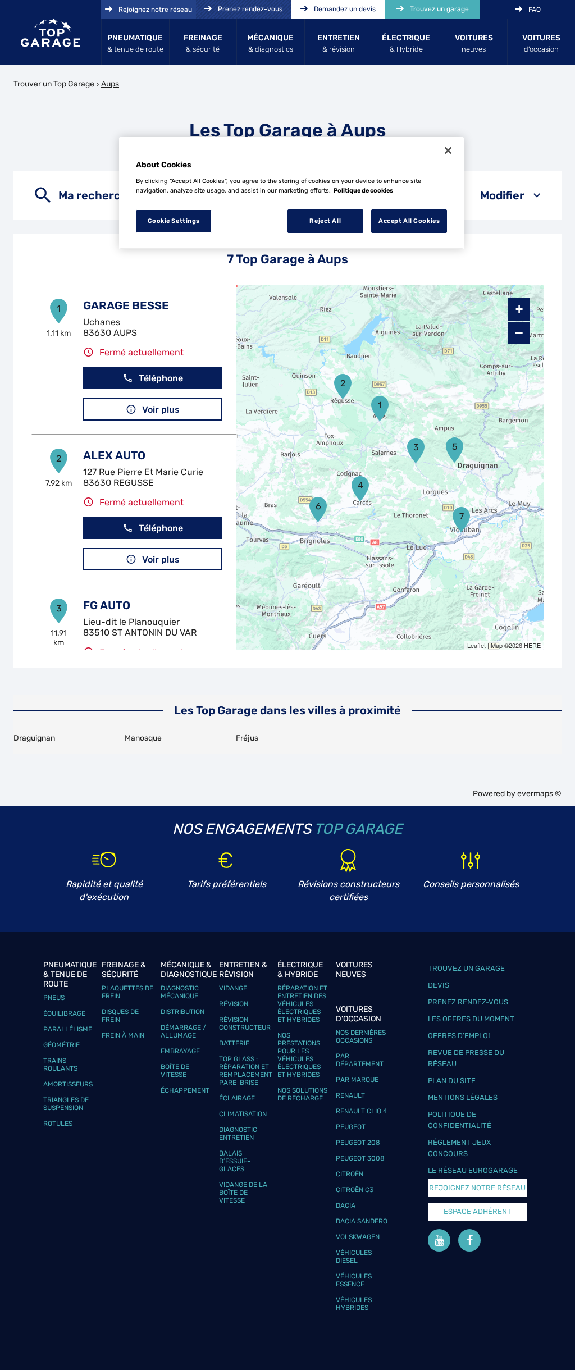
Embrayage (180, 1051)
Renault (350, 1095)
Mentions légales (463, 1097)
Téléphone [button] (161, 378)
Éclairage (237, 1098)
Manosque (143, 738)
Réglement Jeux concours (459, 1148)
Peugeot (351, 1127)
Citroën (349, 1174)
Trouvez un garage (466, 968)
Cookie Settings (174, 221)
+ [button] (519, 309)
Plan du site (452, 1080)
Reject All (325, 221)
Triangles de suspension (66, 1104)
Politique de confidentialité (459, 1120)
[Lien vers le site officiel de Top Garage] (50, 32)
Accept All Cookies (409, 221)
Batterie (234, 1043)
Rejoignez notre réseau (477, 1188)
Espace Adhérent (478, 1211)
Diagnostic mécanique (180, 992)
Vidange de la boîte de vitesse (243, 1192)
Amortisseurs (68, 1084)
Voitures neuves (354, 969)
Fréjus (247, 738)
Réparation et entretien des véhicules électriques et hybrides (302, 1004)
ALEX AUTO (114, 455)
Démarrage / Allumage (183, 1031)
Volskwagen (358, 1237)
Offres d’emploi (459, 1035)
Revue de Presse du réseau (466, 1058)
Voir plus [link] (161, 409)
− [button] (519, 333)
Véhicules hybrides (354, 1304)
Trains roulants (60, 1064)
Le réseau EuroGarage (473, 1170)
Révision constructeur (245, 1023)
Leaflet (476, 645)
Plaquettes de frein (127, 992)
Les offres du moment (471, 1019)
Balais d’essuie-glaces (234, 1161)
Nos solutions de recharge (302, 1094)
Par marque (357, 1080)
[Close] (448, 150)
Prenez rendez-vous (468, 1002)
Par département (360, 1060)
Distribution (182, 1012)
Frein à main (123, 1035)
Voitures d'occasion (358, 1014)
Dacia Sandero (361, 1221)
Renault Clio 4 (361, 1111)
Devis (438, 985)
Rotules (57, 1123)
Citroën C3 (354, 1190)
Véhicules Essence (354, 1280)
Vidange (233, 988)
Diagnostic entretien (238, 1133)
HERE (532, 645)
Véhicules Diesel (354, 1256)
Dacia (345, 1205)
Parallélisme (67, 1029)
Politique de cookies (363, 190)
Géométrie (61, 1045)
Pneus (54, 998)
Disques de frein (120, 1016)
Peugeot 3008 (360, 1158)
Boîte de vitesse (175, 1071)
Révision (233, 1004)
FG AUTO (106, 605)
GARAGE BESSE (126, 305)
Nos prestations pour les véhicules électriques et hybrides (299, 1055)
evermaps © (539, 793)
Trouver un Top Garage (53, 84)
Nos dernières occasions (361, 1036)
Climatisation (243, 1114)
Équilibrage (64, 1013)
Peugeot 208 (358, 1143)
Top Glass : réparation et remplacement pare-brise (245, 1070)
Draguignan (34, 738)
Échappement (185, 1090)
